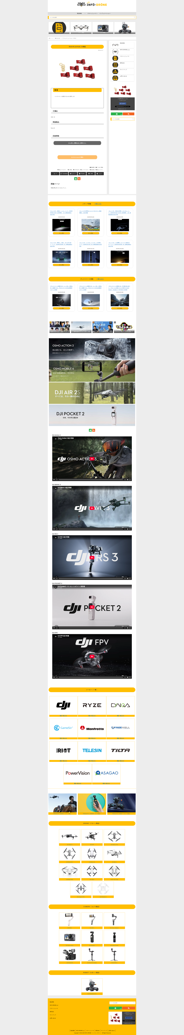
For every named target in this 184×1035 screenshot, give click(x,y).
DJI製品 (70, 169)
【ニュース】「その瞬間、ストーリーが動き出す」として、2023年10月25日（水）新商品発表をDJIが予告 (119, 244)
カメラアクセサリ (85, 169)
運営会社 (52, 1011)
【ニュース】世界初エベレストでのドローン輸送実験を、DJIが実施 (90, 211)
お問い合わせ (53, 1018)
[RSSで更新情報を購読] (79, 178)
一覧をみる (98, 204)
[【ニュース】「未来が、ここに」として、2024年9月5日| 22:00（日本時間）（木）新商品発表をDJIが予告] (61, 225)
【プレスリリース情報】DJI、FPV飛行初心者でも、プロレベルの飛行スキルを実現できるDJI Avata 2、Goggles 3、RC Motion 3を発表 (119, 288)
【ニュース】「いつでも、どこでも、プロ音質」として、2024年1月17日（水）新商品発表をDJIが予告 (90, 244)
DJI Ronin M (77, 169)
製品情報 (93, 167)
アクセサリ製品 (100, 167)
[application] (92, 458)
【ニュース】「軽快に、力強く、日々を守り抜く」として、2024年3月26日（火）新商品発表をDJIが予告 (61, 244)
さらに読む (61, 233)
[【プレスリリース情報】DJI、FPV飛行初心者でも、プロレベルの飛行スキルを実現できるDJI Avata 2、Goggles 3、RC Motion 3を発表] (119, 300)
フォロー (123, 103)
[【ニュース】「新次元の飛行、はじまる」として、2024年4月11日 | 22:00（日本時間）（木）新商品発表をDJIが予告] (119, 225)
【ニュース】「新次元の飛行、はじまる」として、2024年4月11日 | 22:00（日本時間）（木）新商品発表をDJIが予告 (119, 212)
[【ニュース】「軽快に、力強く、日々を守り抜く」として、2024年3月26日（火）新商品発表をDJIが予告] (61, 257)
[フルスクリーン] (130, 479)
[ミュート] (127, 479)
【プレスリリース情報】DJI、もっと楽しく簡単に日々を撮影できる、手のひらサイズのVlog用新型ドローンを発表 (61, 288)
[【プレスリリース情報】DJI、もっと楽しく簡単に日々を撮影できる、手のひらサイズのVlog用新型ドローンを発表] (61, 300)
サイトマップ (53, 1014)
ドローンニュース (54, 1008)
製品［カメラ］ (100, 169)
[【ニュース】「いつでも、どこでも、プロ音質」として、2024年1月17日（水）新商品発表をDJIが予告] (90, 257)
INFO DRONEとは (54, 1005)
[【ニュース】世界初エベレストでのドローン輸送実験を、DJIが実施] (90, 225)
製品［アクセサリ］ (63, 169)
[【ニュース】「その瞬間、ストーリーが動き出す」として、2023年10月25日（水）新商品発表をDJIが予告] (119, 257)
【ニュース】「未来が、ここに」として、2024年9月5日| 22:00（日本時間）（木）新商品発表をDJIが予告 (61, 212)
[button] (134, 17)
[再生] (54, 479)
